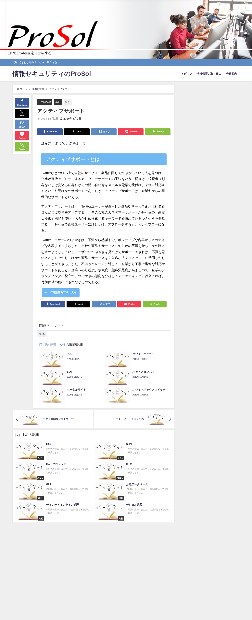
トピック (186, 73)
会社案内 (231, 73)
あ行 (57, 102)
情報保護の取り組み (209, 73)
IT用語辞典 (44, 102)
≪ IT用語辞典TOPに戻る (60, 292)
